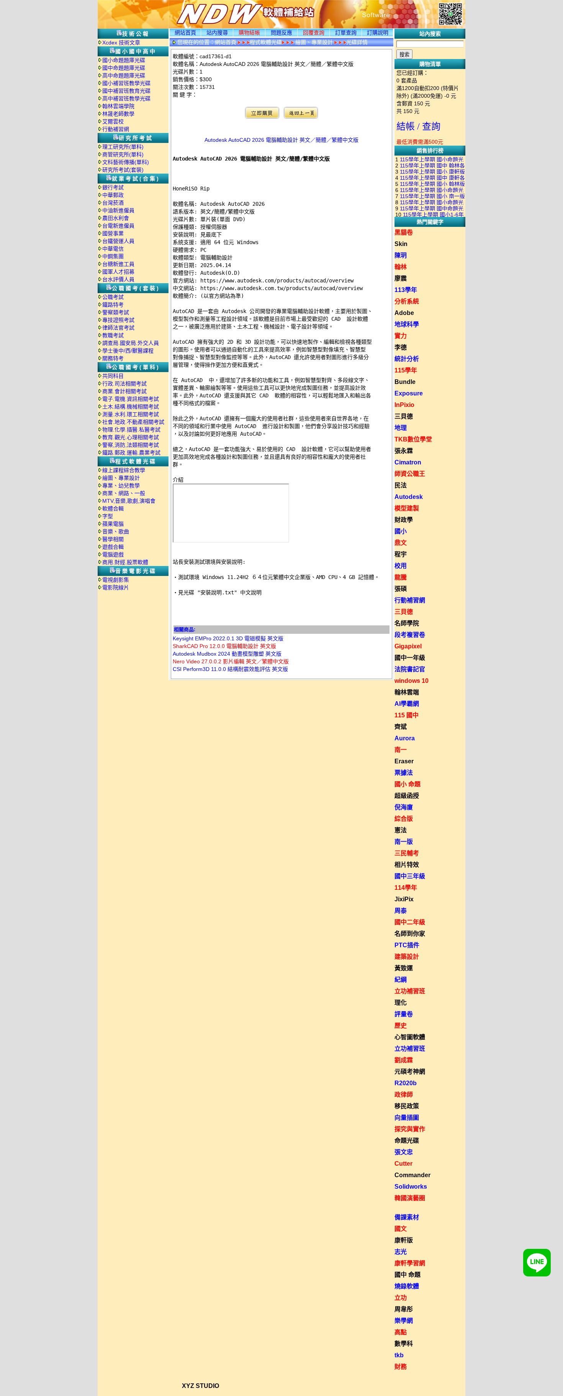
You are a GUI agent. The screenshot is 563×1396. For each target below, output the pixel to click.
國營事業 (113, 233)
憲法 (400, 830)
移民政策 (406, 1106)
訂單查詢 (346, 33)
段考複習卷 (409, 635)
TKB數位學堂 (413, 439)
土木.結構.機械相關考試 (130, 407)
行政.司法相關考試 (124, 384)
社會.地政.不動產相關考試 (133, 422)
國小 (400, 531)
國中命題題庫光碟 (123, 68)
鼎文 (400, 543)
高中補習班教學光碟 (126, 98)
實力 (400, 336)
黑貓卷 (403, 232)
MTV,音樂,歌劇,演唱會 (128, 501)
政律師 (403, 1094)
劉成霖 (403, 1060)
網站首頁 (185, 33)
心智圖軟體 (409, 1037)
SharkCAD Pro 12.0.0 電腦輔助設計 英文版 (224, 646)
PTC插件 (406, 945)
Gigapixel (408, 646)
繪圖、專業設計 (121, 478)
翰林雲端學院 (118, 106)
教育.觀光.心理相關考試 (130, 437)
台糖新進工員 (118, 264)
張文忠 (403, 1152)
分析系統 (406, 301)
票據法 (403, 772)
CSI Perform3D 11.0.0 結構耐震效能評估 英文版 (230, 669)
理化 (400, 1002)
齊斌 (400, 726)
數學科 (403, 1343)
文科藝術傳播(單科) (125, 162)
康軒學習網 (409, 1263)
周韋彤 (403, 1309)
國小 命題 (407, 784)
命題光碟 (406, 1140)
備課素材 (406, 1217)
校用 (400, 566)
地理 (400, 428)
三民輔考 (406, 853)
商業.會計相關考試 (124, 391)
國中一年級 (409, 658)
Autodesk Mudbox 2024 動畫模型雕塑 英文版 (227, 654)
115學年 (405, 370)
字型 (107, 516)
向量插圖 (406, 1117)
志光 (400, 1251)
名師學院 (406, 623)
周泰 (400, 910)
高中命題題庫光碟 (123, 75)
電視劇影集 (115, 580)
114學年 (405, 887)
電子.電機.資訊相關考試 (130, 399)
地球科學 (406, 324)
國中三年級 (409, 876)
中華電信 (113, 249)
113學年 (405, 290)
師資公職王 (409, 474)
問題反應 (281, 33)
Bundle (405, 382)
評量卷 (403, 1014)
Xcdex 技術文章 (121, 42)
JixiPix (404, 899)
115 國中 (406, 715)
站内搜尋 (217, 33)
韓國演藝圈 (409, 1198)
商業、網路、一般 (123, 493)
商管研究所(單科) (123, 154)
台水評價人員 (118, 279)
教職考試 (113, 335)
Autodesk (408, 497)
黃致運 (403, 968)
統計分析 (406, 359)
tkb (399, 1355)
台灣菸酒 (113, 203)
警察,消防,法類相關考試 (130, 445)
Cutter (403, 1163)
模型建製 (406, 508)
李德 (400, 347)
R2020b (405, 1083)
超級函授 (406, 795)
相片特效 (406, 864)
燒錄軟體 (406, 1286)
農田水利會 (115, 218)
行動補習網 (115, 129)
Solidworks (410, 1186)
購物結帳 (249, 33)
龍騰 (400, 577)
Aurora (404, 738)
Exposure (408, 393)
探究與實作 (409, 1129)
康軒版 (403, 1240)
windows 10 (411, 680)
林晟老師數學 (118, 114)
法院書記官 (409, 669)
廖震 (400, 278)
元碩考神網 (409, 1071)
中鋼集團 (113, 256)
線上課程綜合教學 (123, 470)
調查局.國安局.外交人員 (130, 343)
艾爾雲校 (113, 121)
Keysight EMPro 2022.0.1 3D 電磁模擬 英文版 (228, 638)
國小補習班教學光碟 (126, 83)
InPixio (404, 405)
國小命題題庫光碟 (123, 60)
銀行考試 (113, 187)
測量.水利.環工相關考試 (130, 414)
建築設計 (406, 956)
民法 (400, 485)
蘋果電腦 (113, 524)
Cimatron (407, 462)
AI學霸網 (406, 703)
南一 (400, 749)
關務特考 (113, 358)
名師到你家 (409, 933)
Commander (412, 1175)
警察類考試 (115, 312)
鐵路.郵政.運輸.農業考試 (131, 452)
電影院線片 (115, 587)
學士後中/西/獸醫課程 (128, 351)
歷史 (400, 1025)
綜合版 (403, 818)
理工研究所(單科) (123, 147)
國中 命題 (407, 1274)
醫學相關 (113, 539)
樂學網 (403, 1320)
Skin (401, 244)
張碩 (400, 589)
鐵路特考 (113, 305)
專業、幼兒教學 (121, 485)
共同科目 (113, 376)
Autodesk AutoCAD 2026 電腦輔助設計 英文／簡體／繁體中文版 (281, 140)
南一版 (403, 841)
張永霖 (403, 451)
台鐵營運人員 (118, 241)
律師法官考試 (118, 328)
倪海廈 (403, 807)
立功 (400, 1297)
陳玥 (400, 255)
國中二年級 (409, 922)
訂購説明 (377, 33)
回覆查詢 (313, 33)
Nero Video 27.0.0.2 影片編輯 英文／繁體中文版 (231, 661)
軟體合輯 (113, 508)
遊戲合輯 (113, 547)
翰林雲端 (406, 692)
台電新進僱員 (118, 226)
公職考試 (113, 297)
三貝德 (403, 416)
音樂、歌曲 (115, 531)
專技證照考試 (118, 320)
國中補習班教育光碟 (126, 91)
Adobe (404, 313)
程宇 (400, 554)
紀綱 (400, 979)
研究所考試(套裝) (123, 170)
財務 (400, 1366)
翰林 (400, 267)
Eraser (404, 761)
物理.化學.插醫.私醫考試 (131, 430)
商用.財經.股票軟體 (125, 562)
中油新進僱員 (118, 210)
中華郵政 (113, 195)
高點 (400, 1332)
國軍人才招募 (118, 272)
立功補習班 (409, 991)
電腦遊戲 (113, 554)
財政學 (403, 520)
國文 (400, 1228)
